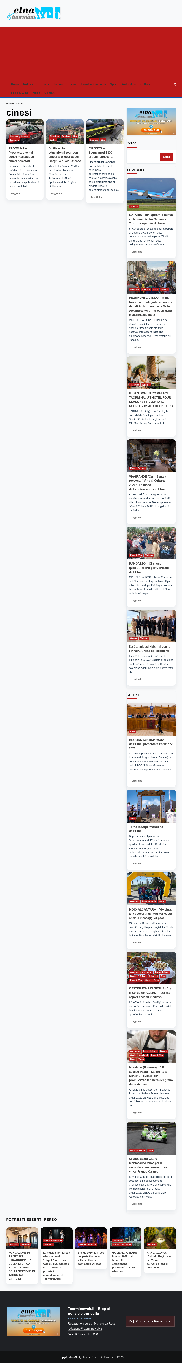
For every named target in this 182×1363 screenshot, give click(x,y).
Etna (75, 136)
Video (156, 980)
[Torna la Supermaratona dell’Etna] (151, 806)
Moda (36, 92)
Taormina (14, 140)
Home (15, 84)
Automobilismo (162, 972)
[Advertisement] (91, 53)
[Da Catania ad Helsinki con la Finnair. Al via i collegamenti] (151, 626)
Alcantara (54, 136)
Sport (114, 84)
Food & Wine (19, 92)
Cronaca (43, 84)
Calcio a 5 (153, 976)
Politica (28, 84)
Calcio (143, 976)
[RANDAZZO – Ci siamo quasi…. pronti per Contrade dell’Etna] (151, 543)
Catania (133, 638)
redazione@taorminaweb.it (85, 1328)
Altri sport (147, 972)
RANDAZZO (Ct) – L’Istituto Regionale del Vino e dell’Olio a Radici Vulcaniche (159, 1260)
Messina (24, 136)
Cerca (131, 143)
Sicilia (73, 84)
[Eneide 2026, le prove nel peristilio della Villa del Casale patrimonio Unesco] (91, 1238)
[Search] (175, 84)
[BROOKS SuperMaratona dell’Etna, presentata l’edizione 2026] (151, 719)
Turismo (58, 84)
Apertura (66, 136)
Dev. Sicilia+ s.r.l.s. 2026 (83, 1334)
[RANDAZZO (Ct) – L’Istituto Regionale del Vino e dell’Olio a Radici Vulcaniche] (160, 1238)
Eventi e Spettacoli (93, 84)
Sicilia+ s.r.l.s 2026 (112, 1357)
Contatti (49, 92)
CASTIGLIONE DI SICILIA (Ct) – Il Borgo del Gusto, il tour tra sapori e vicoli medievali (151, 993)
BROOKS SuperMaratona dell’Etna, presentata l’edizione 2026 (151, 744)
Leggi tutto (17, 194)
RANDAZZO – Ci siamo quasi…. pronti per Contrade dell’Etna (149, 568)
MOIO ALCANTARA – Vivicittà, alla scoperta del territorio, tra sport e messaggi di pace (150, 914)
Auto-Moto (129, 84)
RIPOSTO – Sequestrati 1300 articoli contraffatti (102, 153)
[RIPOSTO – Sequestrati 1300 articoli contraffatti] (105, 131)
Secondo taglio (149, 901)
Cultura (145, 84)
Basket (133, 976)
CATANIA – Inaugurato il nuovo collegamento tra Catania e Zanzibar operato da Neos (151, 219)
